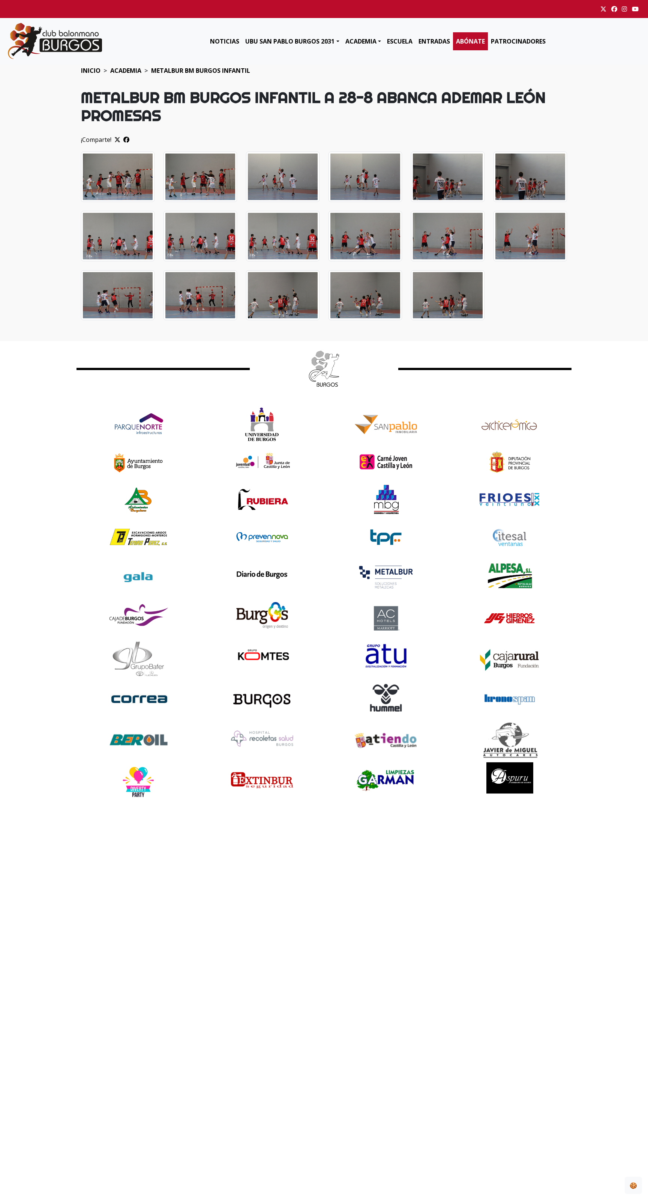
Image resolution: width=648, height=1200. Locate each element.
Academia (360, 41)
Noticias (224, 41)
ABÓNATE (470, 41)
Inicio (90, 70)
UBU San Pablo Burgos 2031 (289, 41)
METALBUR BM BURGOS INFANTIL (200, 70)
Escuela (399, 41)
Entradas (434, 41)
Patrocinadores (518, 41)
